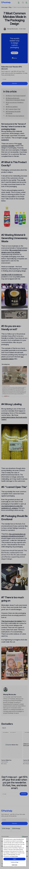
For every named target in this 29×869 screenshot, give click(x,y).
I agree (14, 859)
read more (14, 865)
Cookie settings (14, 862)
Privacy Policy (15, 856)
